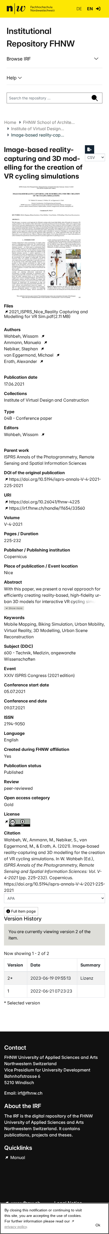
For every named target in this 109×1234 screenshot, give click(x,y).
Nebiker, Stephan (21, 348)
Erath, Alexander (20, 361)
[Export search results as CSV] (89, 149)
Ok (98, 1225)
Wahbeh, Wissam (21, 336)
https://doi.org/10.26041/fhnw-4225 (44, 501)
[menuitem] (54, 58)
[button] (98, 8)
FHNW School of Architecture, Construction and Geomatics (49, 122)
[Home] (31, 8)
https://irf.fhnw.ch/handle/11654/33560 (47, 508)
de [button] (79, 8)
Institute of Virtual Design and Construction (37, 128)
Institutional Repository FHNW (41, 37)
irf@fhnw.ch (30, 1093)
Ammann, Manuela (22, 342)
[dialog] (54, 1218)
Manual (17, 1157)
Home (10, 122)
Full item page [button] (23, 911)
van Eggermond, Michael (28, 355)
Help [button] (12, 77)
